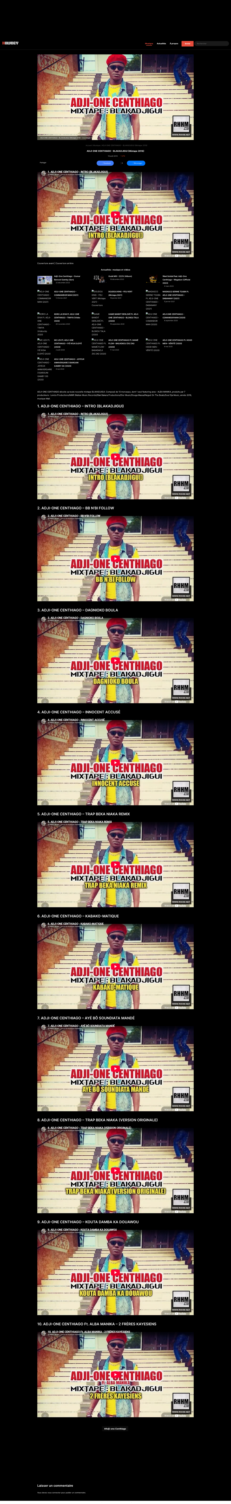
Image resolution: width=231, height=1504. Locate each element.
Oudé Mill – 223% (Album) (120, 276)
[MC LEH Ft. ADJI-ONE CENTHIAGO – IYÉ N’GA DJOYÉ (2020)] (44, 347)
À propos (174, 43)
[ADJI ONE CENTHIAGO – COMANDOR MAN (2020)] (153, 319)
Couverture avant (45, 263)
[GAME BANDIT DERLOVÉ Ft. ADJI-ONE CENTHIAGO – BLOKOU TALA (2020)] (99, 324)
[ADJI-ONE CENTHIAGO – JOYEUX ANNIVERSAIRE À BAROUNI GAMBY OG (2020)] (44, 369)
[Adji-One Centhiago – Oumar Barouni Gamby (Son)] (44, 280)
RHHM (187, 44)
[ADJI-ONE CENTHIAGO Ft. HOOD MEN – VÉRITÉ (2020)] (153, 345)
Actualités (161, 43)
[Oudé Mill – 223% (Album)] (99, 278)
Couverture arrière (65, 263)
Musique (149, 43)
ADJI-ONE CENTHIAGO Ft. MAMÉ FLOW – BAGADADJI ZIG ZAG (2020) (123, 343)
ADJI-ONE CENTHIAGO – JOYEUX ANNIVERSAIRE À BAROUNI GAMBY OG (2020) (69, 362)
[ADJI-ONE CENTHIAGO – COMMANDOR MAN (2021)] (44, 297)
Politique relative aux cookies (89, 1502)
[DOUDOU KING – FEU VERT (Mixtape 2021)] (99, 298)
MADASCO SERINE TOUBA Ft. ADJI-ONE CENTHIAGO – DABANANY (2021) (176, 295)
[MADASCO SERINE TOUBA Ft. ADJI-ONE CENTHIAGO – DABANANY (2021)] (153, 300)
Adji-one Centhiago (116, 1428)
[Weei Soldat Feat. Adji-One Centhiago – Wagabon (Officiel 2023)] (153, 278)
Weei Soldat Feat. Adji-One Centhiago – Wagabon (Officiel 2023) (176, 279)
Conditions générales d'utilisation (117, 1502)
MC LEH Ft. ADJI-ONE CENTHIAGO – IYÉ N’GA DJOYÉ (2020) (68, 343)
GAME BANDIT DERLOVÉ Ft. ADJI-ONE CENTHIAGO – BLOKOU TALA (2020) (123, 317)
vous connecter (54, 1493)
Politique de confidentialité (143, 1502)
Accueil (88, 145)
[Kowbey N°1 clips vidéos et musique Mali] (10, 43)
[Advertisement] (115, 19)
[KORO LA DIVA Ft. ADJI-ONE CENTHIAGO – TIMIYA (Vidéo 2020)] (44, 324)
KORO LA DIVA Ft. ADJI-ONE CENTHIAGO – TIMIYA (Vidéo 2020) (67, 317)
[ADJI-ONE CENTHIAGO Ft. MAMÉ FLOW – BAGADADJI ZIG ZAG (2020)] (99, 347)
